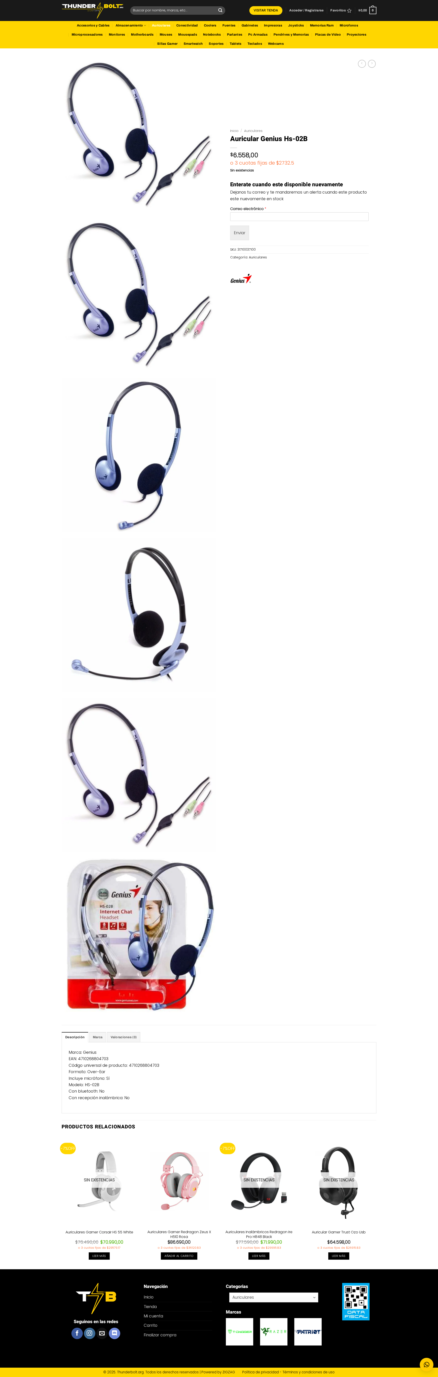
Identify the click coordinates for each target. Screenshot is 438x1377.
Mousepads (187, 34)
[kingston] (273, 1331)
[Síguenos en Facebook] (77, 1333)
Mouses (166, 34)
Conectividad (187, 25)
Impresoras (273, 25)
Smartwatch (193, 43)
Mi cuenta (153, 1316)
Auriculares (161, 25)
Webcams (276, 43)
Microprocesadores (87, 34)
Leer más (99, 1256)
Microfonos (349, 25)
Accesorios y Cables (93, 25)
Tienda (150, 1306)
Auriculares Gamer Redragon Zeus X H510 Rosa (179, 1234)
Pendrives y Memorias (291, 34)
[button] (306, 10)
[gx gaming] (308, 1331)
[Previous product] (372, 64)
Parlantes (234, 34)
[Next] (376, 1202)
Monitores (117, 34)
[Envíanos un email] (102, 1333)
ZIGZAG (231, 1372)
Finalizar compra (160, 1335)
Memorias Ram (322, 25)
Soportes (216, 43)
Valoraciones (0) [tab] (124, 1037)
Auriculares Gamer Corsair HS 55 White (99, 1232)
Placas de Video (328, 34)
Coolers (210, 25)
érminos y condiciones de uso (309, 1372)
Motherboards (142, 34)
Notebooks (212, 34)
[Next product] (362, 64)
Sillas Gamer (167, 43)
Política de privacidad (261, 1372)
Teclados (255, 43)
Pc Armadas (258, 34)
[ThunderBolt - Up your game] (92, 10)
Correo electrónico (248, 209)
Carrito (150, 1325)
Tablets (236, 43)
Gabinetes (250, 25)
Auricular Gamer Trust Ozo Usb (339, 1232)
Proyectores (356, 34)
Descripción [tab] (75, 1037)
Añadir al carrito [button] (179, 1256)
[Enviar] (220, 10)
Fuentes (229, 25)
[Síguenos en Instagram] (89, 1333)
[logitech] (239, 1331)
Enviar (239, 233)
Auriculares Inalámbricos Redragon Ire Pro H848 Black (258, 1234)
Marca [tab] (97, 1037)
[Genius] (241, 279)
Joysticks (296, 25)
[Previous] (61, 1202)
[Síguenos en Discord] (114, 1333)
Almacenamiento (129, 25)
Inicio (234, 130)
